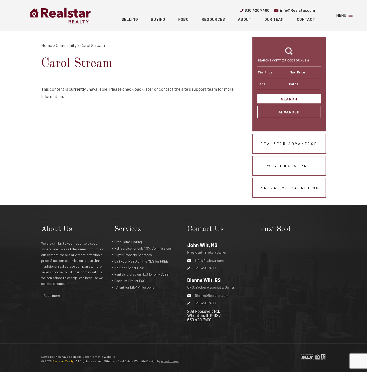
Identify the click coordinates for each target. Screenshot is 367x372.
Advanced (289, 112)
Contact (306, 19)
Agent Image (170, 361)
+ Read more (50, 295)
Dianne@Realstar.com (211, 295)
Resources (213, 19)
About (244, 19)
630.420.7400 (257, 10)
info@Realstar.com (297, 10)
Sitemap (110, 361)
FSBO (183, 19)
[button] (289, 61)
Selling (130, 19)
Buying (158, 19)
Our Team (274, 19)
